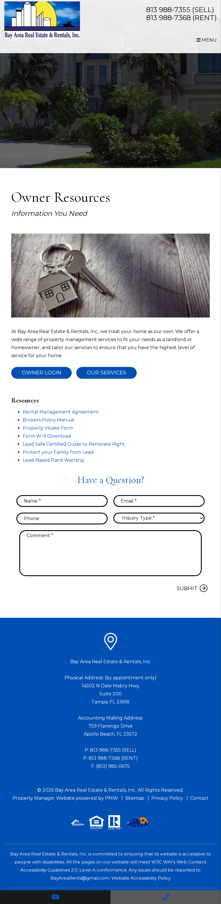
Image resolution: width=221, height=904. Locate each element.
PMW (111, 798)
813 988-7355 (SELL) (180, 9)
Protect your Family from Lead (58, 452)
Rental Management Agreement (61, 412)
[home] (42, 20)
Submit (187, 588)
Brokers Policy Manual (49, 420)
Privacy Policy (167, 798)
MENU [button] (209, 40)
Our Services (106, 373)
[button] (55, 897)
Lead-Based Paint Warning (53, 460)
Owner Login (41, 373)
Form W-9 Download (47, 436)
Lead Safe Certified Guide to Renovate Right (74, 444)
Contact (199, 798)
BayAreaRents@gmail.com (79, 878)
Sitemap (134, 798)
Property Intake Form (48, 428)
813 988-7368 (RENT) (181, 18)
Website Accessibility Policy (141, 878)
